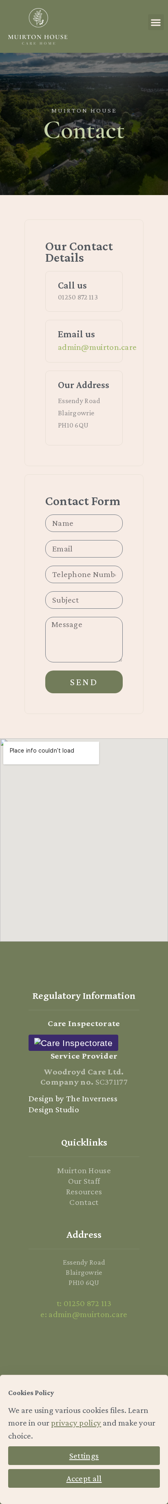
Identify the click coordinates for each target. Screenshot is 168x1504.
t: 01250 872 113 (84, 1303)
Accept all (84, 1478)
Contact (83, 1202)
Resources (84, 1191)
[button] (156, 22)
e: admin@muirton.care (83, 1314)
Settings (84, 1456)
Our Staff (84, 1181)
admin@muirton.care (97, 347)
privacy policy (76, 1423)
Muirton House (84, 1170)
